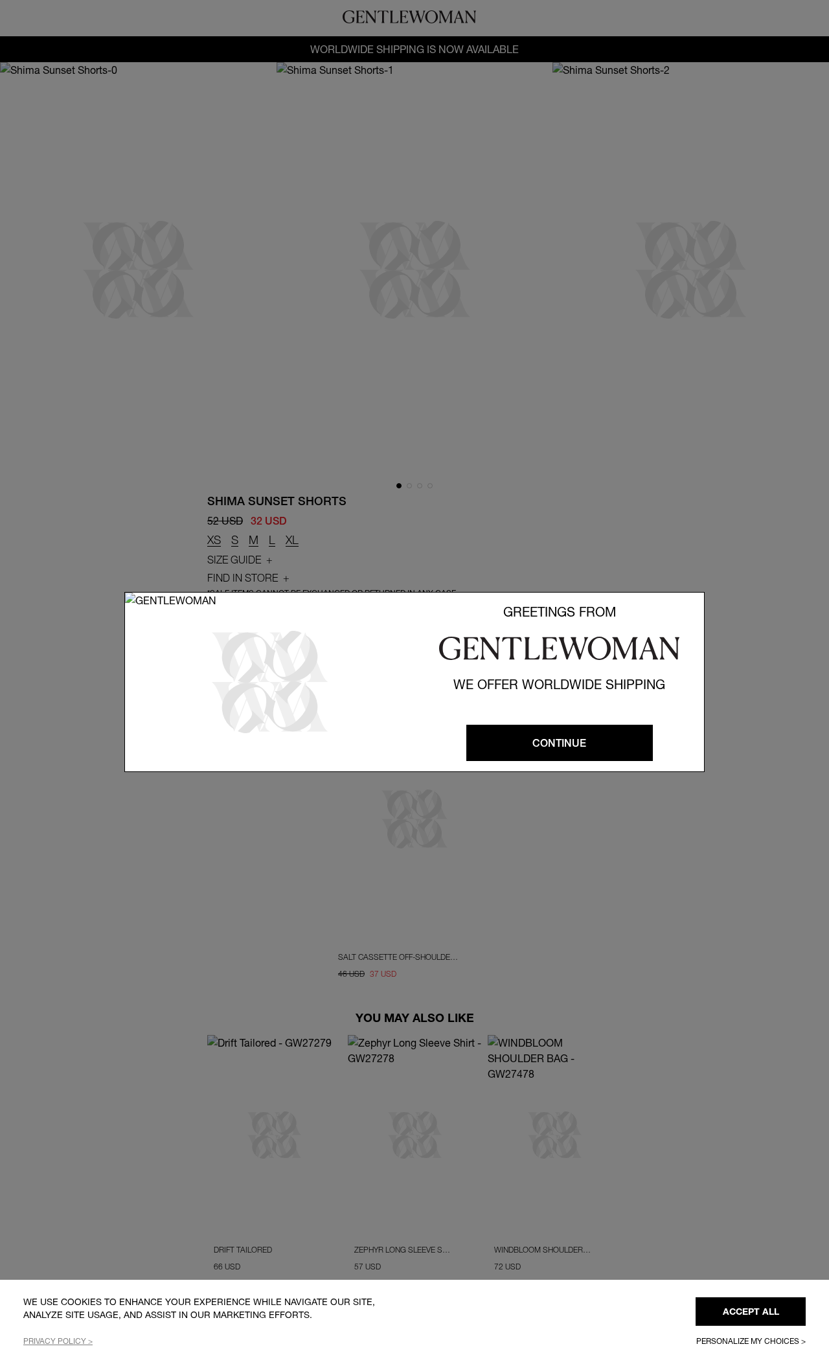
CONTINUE (559, 742)
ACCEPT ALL (751, 1311)
